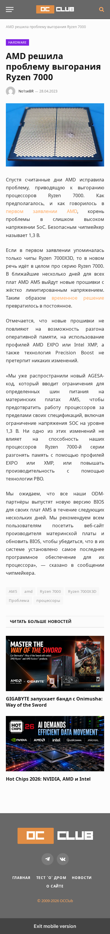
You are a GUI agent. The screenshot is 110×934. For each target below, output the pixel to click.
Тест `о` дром (51, 877)
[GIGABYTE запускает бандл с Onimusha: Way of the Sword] (55, 663)
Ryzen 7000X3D (82, 591)
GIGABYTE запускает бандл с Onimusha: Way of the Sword (54, 702)
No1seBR (25, 91)
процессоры (48, 600)
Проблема (19, 600)
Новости (82, 877)
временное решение (78, 298)
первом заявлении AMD (41, 211)
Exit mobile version (55, 926)
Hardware (17, 42)
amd (28, 591)
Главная (21, 877)
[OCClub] (55, 9)
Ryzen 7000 (50, 591)
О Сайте (55, 886)
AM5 (13, 591)
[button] (9, 9)
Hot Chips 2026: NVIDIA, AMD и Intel (48, 779)
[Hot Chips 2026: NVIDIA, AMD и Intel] (55, 743)
